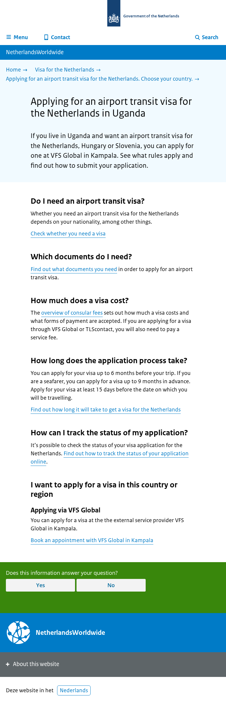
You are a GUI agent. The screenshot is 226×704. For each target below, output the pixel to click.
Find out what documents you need (74, 269)
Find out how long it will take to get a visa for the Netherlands (106, 409)
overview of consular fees (72, 312)
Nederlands (74, 690)
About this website (36, 664)
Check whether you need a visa (68, 233)
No (111, 585)
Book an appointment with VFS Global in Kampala (92, 540)
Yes (40, 585)
